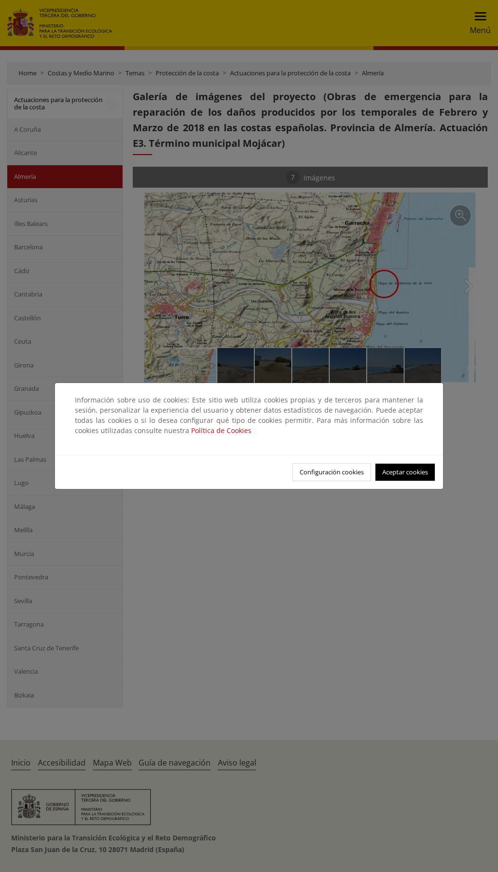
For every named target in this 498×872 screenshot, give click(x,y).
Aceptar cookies (405, 472)
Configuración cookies (332, 472)
